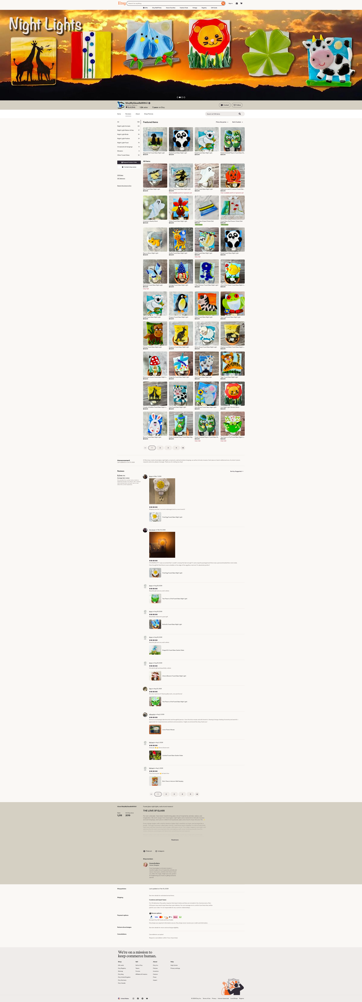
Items (119, 114)
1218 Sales (120, 175)
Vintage (195, 7)
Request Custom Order (130, 162)
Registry (204, 7)
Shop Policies (148, 114)
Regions (241, 998)
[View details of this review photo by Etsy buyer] (162, 545)
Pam (150, 688)
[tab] (129, 122)
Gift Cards (214, 7)
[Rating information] (126, 107)
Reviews (128, 114)
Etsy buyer (152, 530)
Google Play (138, 989)
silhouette (152, 714)
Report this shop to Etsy (124, 186)
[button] (225, 105)
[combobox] (174, 3)
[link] (145, 448)
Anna (150, 476)
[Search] (223, 3)
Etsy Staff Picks (156, 7)
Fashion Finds (184, 7)
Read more (175, 840)
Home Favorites (170, 7)
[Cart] (241, 3)
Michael (151, 742)
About (138, 114)
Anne (150, 585)
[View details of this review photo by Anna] (162, 491)
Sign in (231, 3)
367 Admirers (121, 178)
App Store (124, 989)
